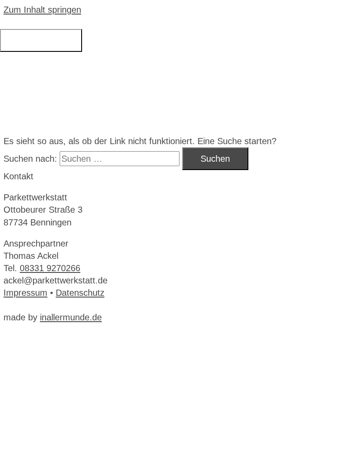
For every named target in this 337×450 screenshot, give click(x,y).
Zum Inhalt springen (42, 10)
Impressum (25, 293)
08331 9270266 (50, 268)
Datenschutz (80, 293)
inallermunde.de (71, 317)
